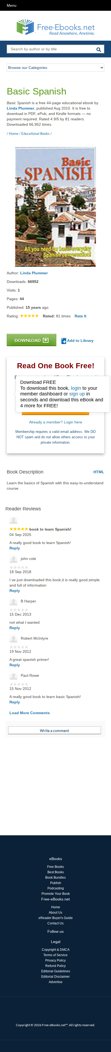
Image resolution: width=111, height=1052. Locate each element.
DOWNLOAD (28, 340)
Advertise (56, 982)
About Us (55, 912)
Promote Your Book (55, 894)
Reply (14, 548)
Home (55, 907)
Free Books (55, 867)
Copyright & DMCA (56, 950)
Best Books (55, 872)
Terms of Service (55, 955)
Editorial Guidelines (55, 971)
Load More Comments (29, 713)
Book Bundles (55, 877)
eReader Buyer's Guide (56, 918)
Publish (55, 883)
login (76, 388)
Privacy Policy (55, 960)
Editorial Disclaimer (55, 977)
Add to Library (79, 340)
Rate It (80, 316)
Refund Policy (55, 966)
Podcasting (55, 888)
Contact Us (55, 923)
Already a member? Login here (55, 422)
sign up (77, 394)
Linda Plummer (20, 108)
